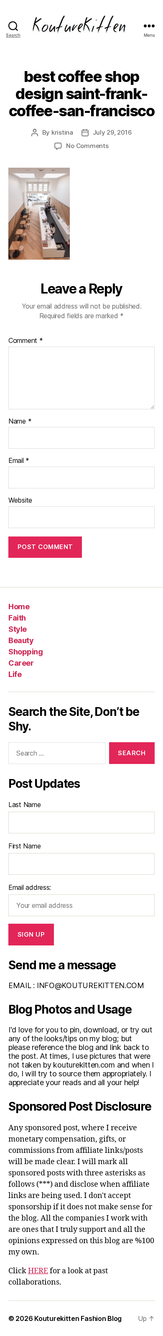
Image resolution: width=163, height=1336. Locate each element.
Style (17, 629)
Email (18, 461)
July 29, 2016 (112, 132)
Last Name (24, 804)
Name (19, 421)
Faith (17, 617)
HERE (38, 1271)
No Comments (87, 146)
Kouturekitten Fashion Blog (78, 1318)
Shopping (25, 651)
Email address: (29, 887)
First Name (24, 846)
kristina (62, 132)
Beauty (20, 640)
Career (20, 663)
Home (18, 606)
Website (20, 500)
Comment (25, 341)
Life (14, 674)
